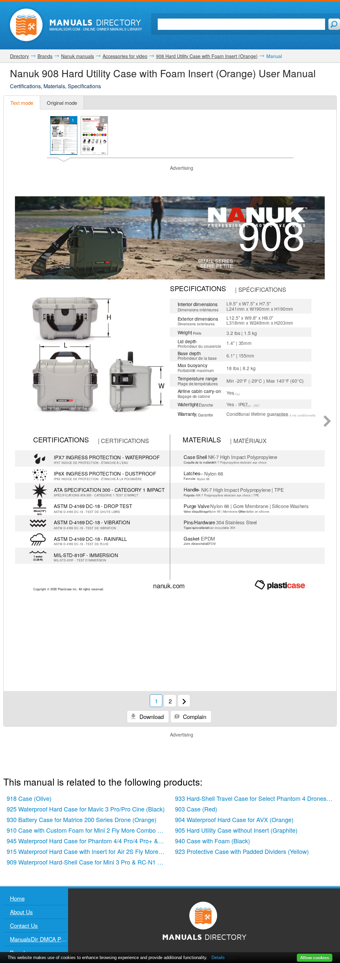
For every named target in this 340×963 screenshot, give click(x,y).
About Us (21, 912)
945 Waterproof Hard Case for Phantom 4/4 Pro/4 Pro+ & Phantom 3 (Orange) (87, 840)
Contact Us (24, 925)
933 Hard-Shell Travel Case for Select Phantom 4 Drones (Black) (256, 798)
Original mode (62, 102)
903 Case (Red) (196, 808)
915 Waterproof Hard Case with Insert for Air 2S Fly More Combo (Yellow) (87, 851)
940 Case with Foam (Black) (212, 840)
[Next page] (327, 422)
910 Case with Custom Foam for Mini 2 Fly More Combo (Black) (87, 830)
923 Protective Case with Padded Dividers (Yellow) (242, 851)
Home (17, 898)
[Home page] (26, 25)
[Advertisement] (170, 180)
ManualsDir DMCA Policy (39, 939)
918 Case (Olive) (29, 798)
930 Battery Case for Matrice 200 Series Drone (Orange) (81, 819)
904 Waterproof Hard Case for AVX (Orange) (234, 819)
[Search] (334, 24)
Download (151, 716)
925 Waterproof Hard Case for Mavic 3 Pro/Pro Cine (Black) (86, 808)
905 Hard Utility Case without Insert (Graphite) (236, 830)
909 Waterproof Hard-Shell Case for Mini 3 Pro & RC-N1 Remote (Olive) (87, 862)
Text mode (21, 102)
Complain (193, 716)
